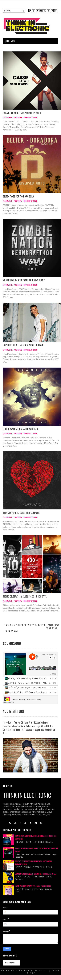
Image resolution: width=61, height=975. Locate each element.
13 (30, 624)
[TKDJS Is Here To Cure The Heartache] (32, 480)
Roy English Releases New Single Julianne (23, 345)
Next (16, 631)
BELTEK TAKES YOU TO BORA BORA (18, 196)
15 (36, 624)
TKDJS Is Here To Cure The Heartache (21, 512)
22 (56, 628)
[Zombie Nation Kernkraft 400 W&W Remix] (32, 248)
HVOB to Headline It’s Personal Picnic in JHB (33, 886)
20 (50, 628)
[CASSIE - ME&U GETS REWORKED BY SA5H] (32, 80)
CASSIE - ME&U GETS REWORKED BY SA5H (22, 113)
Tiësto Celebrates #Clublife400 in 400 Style (25, 596)
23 (5, 631)
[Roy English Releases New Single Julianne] (32, 322)
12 (28, 624)
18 (44, 624)
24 (9, 631)
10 (22, 624)
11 (25, 624)
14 (33, 624)
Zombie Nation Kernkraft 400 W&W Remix (24, 280)
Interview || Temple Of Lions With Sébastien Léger (25, 722)
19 (47, 628)
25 (12, 631)
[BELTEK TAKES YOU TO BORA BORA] (32, 164)
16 (39, 624)
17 (42, 624)
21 (53, 628)
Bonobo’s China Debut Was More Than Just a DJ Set (36, 873)
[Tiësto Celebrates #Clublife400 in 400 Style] (32, 564)
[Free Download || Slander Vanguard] (32, 397)
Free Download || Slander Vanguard (21, 429)
